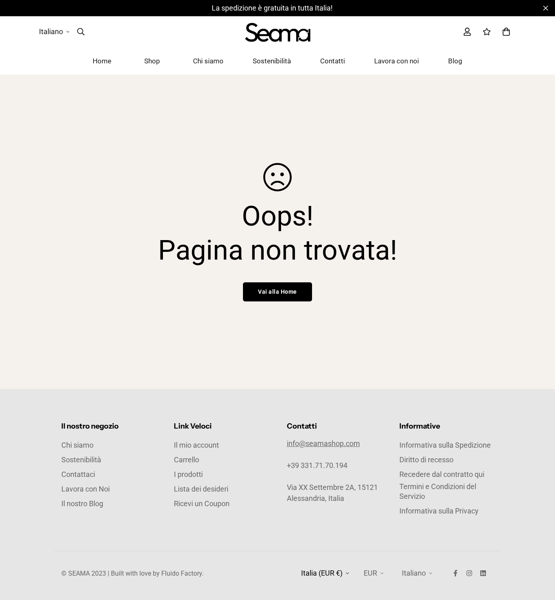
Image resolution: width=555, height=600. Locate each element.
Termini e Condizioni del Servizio (437, 491)
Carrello (186, 459)
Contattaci (78, 474)
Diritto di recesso (426, 459)
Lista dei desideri (201, 489)
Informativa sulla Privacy (439, 511)
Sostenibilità (272, 61)
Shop (152, 61)
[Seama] (277, 31)
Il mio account (196, 445)
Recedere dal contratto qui (441, 474)
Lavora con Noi (85, 489)
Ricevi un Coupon (202, 503)
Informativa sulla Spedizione (445, 445)
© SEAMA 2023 (84, 573)
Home (102, 61)
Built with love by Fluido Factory (156, 573)
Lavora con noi (396, 61)
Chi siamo (208, 61)
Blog (455, 61)
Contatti (332, 61)
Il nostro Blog (82, 503)
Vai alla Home (277, 291)
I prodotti (188, 474)
